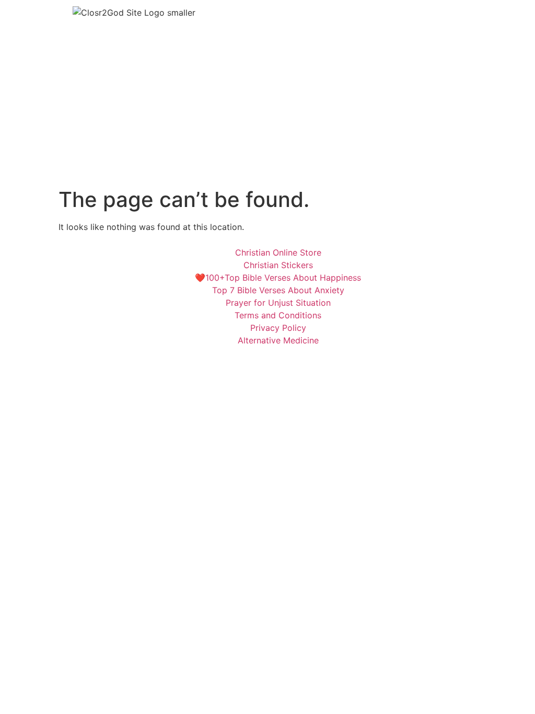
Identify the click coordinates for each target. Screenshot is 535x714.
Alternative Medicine (278, 340)
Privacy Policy (278, 328)
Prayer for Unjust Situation (278, 302)
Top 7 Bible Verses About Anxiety (278, 290)
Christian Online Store (278, 252)
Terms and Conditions (278, 315)
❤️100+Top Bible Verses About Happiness (278, 277)
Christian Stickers (278, 265)
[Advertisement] (267, 109)
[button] (401, 15)
